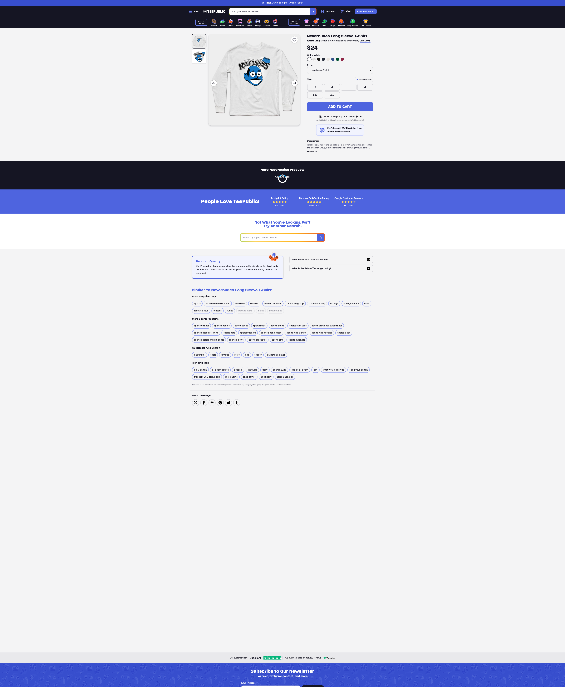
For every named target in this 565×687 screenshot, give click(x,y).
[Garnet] (342, 59)
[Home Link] (214, 11)
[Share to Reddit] (228, 402)
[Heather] (314, 59)
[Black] (318, 59)
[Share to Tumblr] (236, 402)
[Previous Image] (213, 83)
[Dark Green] (337, 59)
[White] (309, 59)
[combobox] (269, 11)
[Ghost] (328, 59)
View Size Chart (365, 79)
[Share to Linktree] (212, 402)
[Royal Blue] (332, 59)
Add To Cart (340, 106)
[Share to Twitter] (195, 402)
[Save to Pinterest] (220, 402)
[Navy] (323, 59)
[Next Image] (294, 83)
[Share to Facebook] (203, 402)
